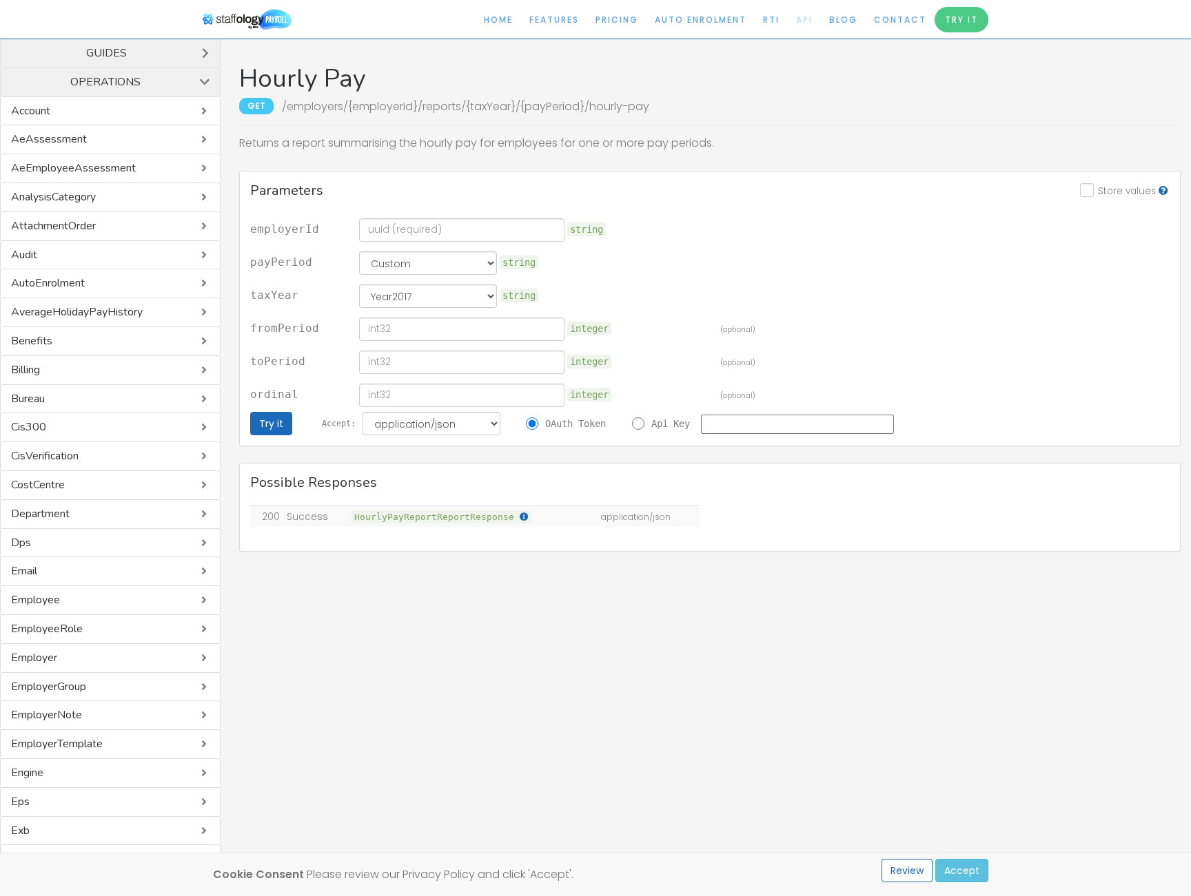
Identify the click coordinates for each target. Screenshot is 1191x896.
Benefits (31, 340)
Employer (34, 657)
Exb (20, 830)
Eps (20, 801)
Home (498, 19)
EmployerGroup (48, 686)
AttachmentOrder (53, 225)
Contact (900, 19)
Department (40, 513)
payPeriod (281, 262)
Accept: (339, 423)
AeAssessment (49, 139)
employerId (284, 229)
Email (24, 571)
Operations (105, 82)
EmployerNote (46, 714)
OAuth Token (575, 423)
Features (554, 19)
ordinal (274, 394)
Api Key (670, 423)
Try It (961, 19)
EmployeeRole (47, 628)
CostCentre (38, 484)
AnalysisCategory (53, 197)
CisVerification (45, 455)
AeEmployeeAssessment (73, 168)
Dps (21, 542)
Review (907, 870)
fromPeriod (284, 328)
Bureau (28, 398)
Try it (271, 423)
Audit (24, 254)
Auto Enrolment (700, 19)
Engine (27, 772)
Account (30, 110)
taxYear (274, 295)
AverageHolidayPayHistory (77, 312)
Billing (25, 369)
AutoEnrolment (48, 283)
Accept (961, 870)
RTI (771, 19)
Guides (106, 53)
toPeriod (277, 361)
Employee (35, 599)
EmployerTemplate (57, 743)
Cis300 (28, 427)
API (804, 19)
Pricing (617, 19)
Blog (843, 19)
